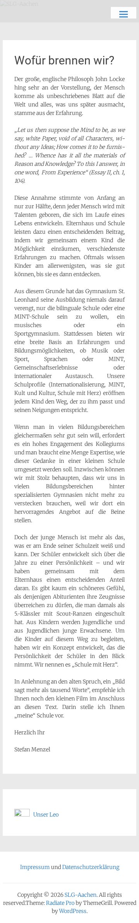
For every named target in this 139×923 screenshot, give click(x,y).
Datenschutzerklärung (90, 867)
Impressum (35, 867)
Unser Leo (44, 814)
